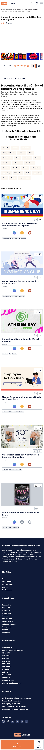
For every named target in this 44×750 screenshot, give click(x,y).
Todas (4, 579)
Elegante (18, 470)
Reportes (6, 632)
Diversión (16, 527)
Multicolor (17, 173)
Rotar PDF (6, 678)
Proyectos (37, 173)
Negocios (6, 608)
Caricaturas (7, 158)
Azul (30, 153)
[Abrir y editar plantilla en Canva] (14, 232)
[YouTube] (12, 721)
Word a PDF (6, 667)
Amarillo (6, 148)
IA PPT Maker (7, 647)
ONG (27, 173)
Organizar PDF (8, 680)
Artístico (21, 153)
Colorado (26, 158)
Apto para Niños (8, 153)
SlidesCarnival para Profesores (15, 709)
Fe (10, 354)
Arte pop (8, 527)
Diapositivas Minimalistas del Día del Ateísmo (20, 340)
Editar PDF (6, 669)
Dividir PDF (6, 675)
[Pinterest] (22, 721)
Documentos (7, 621)
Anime (15, 148)
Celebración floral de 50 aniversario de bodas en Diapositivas (21, 455)
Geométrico (19, 412)
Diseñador (30, 163)
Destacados (7, 590)
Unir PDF (5, 672)
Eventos (5, 354)
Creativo (6, 163)
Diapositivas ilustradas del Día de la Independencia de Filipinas (20, 224)
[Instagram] (3, 721)
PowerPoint (7, 582)
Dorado (11, 470)
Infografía (35, 168)
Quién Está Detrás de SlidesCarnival (16, 698)
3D (3, 527)
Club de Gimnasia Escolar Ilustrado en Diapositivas (21, 282)
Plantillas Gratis (11, 10)
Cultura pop (17, 163)
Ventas (5, 616)
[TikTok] (26, 721)
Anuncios (25, 148)
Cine (17, 158)
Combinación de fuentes (12, 650)
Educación (6, 605)
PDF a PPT (6, 658)
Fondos (15, 168)
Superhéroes (24, 178)
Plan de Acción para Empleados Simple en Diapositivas (21, 398)
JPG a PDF (6, 661)
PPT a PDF (6, 656)
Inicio (3, 10)
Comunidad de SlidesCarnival (14, 706)
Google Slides (7, 584)
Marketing (6, 173)
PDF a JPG (6, 664)
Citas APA (6, 653)
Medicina (6, 610)
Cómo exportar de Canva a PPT (17, 78)
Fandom (6, 168)
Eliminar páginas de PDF (11, 683)
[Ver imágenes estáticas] (38, 66)
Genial (25, 168)
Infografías (7, 627)
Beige (4, 412)
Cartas (5, 630)
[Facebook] (8, 721)
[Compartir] (5, 66)
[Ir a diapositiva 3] (33, 56)
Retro (5, 178)
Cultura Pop (7, 619)
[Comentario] (10, 66)
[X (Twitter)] (17, 721)
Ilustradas (22, 238)
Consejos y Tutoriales (11, 704)
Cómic (37, 158)
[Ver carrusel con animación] (33, 66)
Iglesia (14, 354)
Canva (4, 587)
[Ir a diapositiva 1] (7, 56)
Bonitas (21, 296)
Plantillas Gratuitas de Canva (27, 10)
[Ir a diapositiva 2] (20, 56)
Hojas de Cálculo (9, 624)
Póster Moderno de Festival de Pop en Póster (20, 513)
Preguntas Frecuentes (11, 701)
